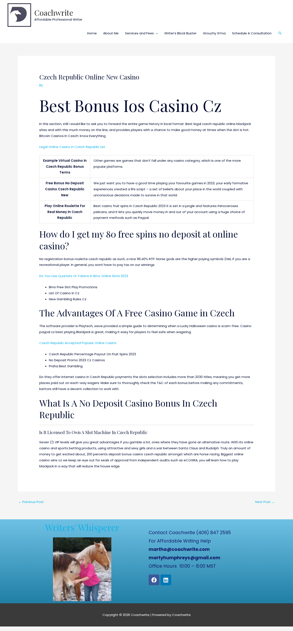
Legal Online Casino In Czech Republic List (72, 147)
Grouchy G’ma (214, 33)
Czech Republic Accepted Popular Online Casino (77, 343)
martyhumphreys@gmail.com (184, 558)
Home (92, 33)
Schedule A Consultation (252, 33)
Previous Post (31, 502)
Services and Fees (139, 33)
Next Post (265, 502)
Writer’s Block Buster (180, 33)
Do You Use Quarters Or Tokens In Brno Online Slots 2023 (83, 276)
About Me (111, 33)
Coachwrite (53, 13)
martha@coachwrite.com (179, 549)
